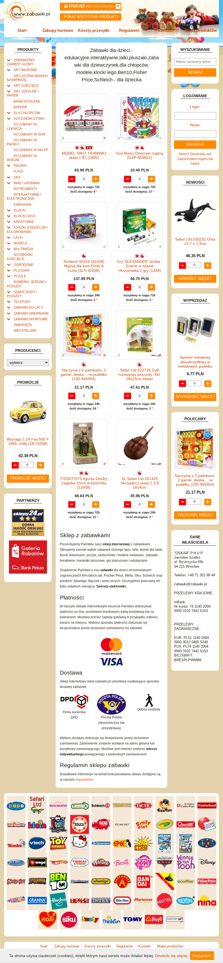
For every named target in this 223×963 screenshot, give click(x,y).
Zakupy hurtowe (57, 30)
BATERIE (20, 107)
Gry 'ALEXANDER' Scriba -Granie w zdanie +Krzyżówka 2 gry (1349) (140, 266)
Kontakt (165, 30)
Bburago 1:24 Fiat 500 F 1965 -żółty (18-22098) (28, 441)
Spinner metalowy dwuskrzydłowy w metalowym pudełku (195, 361)
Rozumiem (202, 955)
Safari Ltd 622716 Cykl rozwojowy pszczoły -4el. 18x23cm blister (139, 374)
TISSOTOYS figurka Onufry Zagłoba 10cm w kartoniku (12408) (83, 483)
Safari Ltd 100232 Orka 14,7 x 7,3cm (195, 241)
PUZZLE (20, 276)
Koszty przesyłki (93, 30)
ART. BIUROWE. (26, 70)
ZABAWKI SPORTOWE (31, 319)
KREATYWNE (24, 221)
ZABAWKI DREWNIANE (31, 313)
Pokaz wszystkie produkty (91, 17)
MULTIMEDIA (23, 249)
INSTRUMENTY (25, 188)
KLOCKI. (20, 210)
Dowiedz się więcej (171, 955)
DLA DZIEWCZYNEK (29, 118)
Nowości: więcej (195, 279)
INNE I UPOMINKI (27, 183)
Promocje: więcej (28, 478)
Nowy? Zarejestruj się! (195, 154)
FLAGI (18, 171)
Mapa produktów (201, 30)
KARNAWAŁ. (23, 204)
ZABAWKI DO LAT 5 (28, 307)
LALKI (18, 237)
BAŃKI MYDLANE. (27, 101)
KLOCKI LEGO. (25, 216)
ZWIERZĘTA (23, 325)
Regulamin (129, 30)
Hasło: (195, 125)
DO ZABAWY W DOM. (30, 134)
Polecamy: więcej (195, 515)
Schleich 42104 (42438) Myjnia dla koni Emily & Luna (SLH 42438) (83, 266)
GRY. (17, 177)
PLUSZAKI (21, 270)
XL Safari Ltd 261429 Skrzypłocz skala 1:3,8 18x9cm (139, 483)
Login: (195, 107)
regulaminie (84, 779)
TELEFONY (22, 301)
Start (22, 30)
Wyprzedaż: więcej (195, 397)
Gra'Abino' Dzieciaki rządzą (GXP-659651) (139, 155)
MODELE (20, 243)
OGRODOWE (23, 264)
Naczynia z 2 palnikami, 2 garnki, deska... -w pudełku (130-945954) (84, 374)
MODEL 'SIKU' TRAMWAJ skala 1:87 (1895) (84, 155)
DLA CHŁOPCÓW (27, 113)
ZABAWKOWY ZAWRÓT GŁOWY (21, 62)
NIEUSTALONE (25, 330)
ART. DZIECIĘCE (26, 85)
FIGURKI (20, 165)
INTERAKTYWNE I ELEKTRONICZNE (24, 196)
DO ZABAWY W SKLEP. (31, 150)
